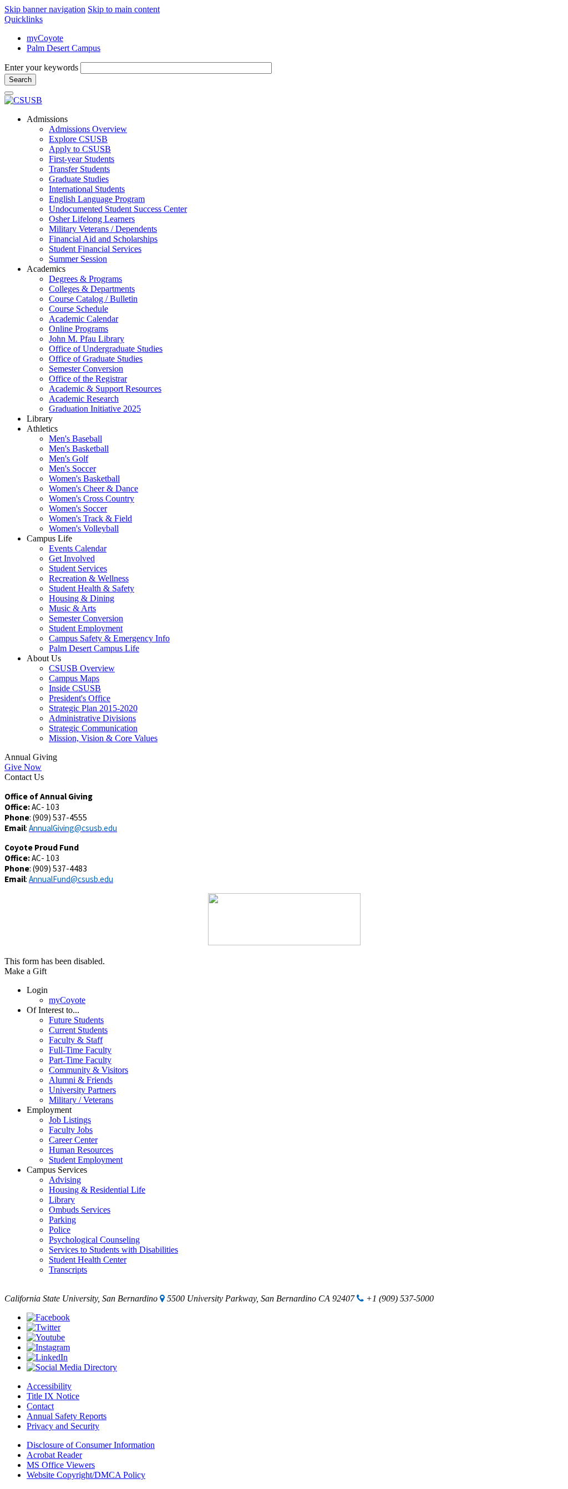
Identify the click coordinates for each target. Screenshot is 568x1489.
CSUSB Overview (82, 668)
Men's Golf (68, 458)
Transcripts (68, 1269)
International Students (87, 189)
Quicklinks (23, 19)
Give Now (23, 767)
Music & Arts (72, 608)
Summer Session (78, 259)
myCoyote (45, 38)
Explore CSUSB (78, 139)
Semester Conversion (86, 368)
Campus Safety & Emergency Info (109, 638)
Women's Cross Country (91, 498)
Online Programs (78, 328)
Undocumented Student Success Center (118, 209)
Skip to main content (124, 9)
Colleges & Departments (92, 288)
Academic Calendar (83, 318)
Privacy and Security (63, 1426)
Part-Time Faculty (80, 1060)
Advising (65, 1179)
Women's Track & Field (90, 518)
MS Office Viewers (61, 1465)
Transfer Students (79, 169)
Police (59, 1229)
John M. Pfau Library (86, 338)
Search (20, 79)
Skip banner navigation (44, 9)
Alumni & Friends (81, 1080)
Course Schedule (78, 308)
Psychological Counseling (94, 1239)
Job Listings (70, 1120)
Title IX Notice (53, 1396)
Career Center (73, 1139)
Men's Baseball (75, 438)
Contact (40, 1406)
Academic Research (84, 398)
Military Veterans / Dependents (103, 229)
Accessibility (49, 1386)
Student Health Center (87, 1259)
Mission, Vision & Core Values (103, 738)
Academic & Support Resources (105, 388)
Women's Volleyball (84, 528)
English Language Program (97, 199)
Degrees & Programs (85, 278)
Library (62, 1199)
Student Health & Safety (91, 588)
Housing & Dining (81, 598)
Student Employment (86, 628)
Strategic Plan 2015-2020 (93, 708)
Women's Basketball (84, 478)
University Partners (82, 1090)
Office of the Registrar (88, 378)
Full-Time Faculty (80, 1050)
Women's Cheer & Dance (93, 488)
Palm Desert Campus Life (94, 648)
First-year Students (81, 159)
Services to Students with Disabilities (113, 1249)
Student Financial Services (95, 249)
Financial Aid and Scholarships (103, 239)
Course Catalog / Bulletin (93, 298)
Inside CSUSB (75, 688)
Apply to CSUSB (80, 149)
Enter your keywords (42, 67)
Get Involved (72, 558)
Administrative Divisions (92, 718)
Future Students (76, 1020)
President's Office (79, 698)
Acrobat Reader (54, 1455)
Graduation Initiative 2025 (95, 408)
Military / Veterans (81, 1100)
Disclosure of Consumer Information (91, 1445)
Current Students (78, 1030)
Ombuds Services (79, 1209)
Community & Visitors (88, 1070)
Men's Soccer (72, 468)
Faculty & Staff (76, 1040)
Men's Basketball (79, 448)
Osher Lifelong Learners (92, 219)
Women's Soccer (78, 508)
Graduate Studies (79, 179)
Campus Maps (74, 678)
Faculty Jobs (71, 1130)
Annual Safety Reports (66, 1416)
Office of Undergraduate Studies (106, 348)
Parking (62, 1219)
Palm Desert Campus (63, 48)
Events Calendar (77, 548)
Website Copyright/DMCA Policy (86, 1475)
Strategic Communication (93, 728)
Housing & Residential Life (97, 1189)
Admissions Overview (88, 129)
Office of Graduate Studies (96, 358)
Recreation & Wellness (89, 578)
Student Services (78, 568)
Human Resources (81, 1149)
